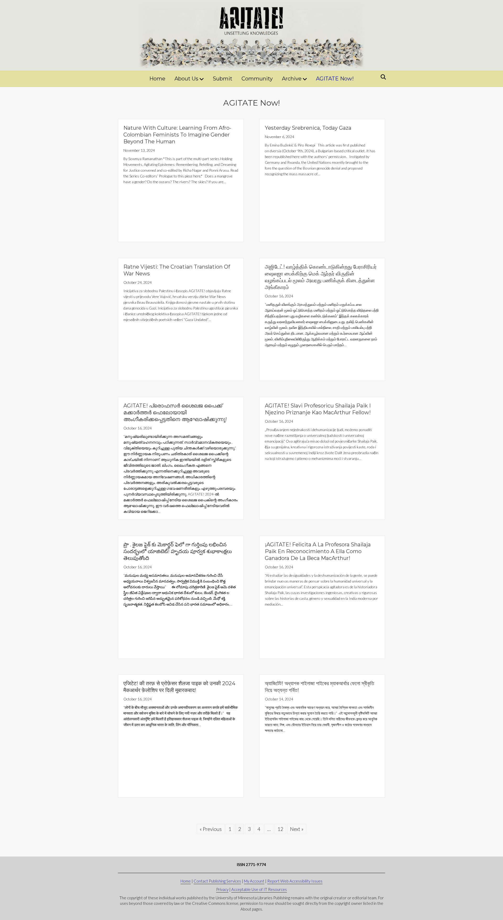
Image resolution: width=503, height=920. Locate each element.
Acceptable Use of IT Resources (259, 889)
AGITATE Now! (335, 78)
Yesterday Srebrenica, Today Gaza (308, 128)
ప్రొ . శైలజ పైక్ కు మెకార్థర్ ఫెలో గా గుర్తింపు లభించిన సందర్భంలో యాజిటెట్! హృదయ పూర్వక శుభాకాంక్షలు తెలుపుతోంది (177, 551)
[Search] (382, 77)
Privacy (222, 889)
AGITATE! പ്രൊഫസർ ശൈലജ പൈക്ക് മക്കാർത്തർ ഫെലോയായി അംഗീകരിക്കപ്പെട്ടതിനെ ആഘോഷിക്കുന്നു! (175, 412)
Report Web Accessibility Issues (294, 881)
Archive (292, 78)
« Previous (211, 829)
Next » (296, 829)
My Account (254, 881)
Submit (222, 78)
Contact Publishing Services (217, 881)
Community (257, 78)
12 (280, 829)
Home (157, 78)
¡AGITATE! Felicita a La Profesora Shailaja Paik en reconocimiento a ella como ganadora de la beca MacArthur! (318, 551)
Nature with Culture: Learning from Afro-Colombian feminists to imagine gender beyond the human (177, 135)
